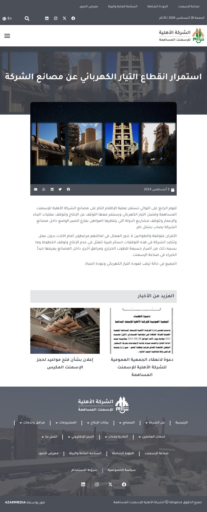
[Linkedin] (46, 18)
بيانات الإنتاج (100, 423)
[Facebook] (73, 18)
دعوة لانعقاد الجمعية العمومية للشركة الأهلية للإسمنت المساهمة (142, 368)
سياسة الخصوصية (122, 470)
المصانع (129, 423)
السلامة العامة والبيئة (122, 7)
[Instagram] (55, 18)
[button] (27, 18)
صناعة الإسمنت (188, 7)
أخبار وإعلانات (118, 437)
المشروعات (67, 423)
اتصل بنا (51, 437)
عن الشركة (157, 423)
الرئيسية (181, 423)
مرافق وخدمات (34, 423)
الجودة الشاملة (157, 7)
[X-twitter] (64, 18)
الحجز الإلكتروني (82, 437)
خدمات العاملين (153, 437)
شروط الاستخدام (84, 470)
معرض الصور (89, 7)
